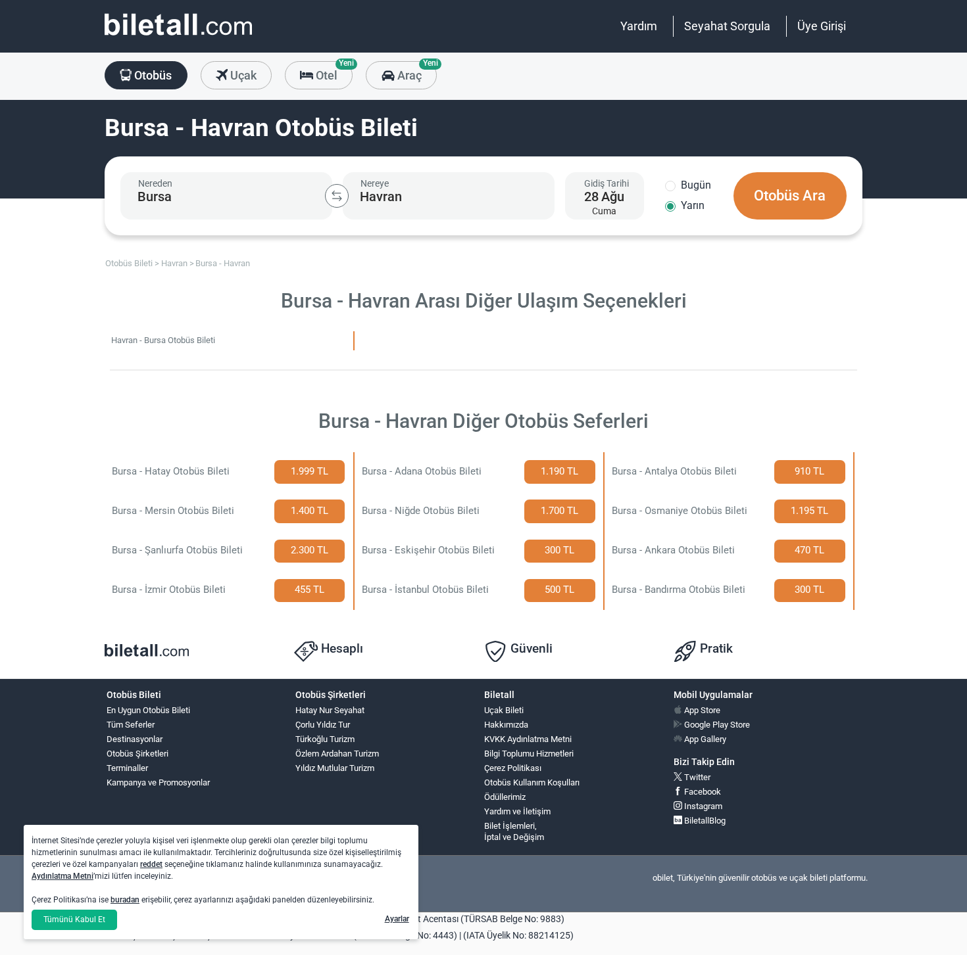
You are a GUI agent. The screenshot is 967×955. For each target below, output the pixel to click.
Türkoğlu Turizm (325, 739)
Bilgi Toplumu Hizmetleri (529, 753)
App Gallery (704, 739)
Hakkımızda (506, 725)
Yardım (638, 26)
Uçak (242, 75)
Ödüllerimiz (505, 797)
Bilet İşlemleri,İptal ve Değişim (514, 831)
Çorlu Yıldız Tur (322, 725)
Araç (415, 71)
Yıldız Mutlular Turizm (334, 768)
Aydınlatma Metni (62, 876)
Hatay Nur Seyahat (329, 710)
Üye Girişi (821, 26)
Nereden (155, 183)
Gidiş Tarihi (606, 183)
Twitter (696, 777)
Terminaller (127, 768)
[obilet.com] (178, 36)
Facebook (701, 792)
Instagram (702, 806)
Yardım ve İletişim (517, 811)
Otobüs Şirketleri (137, 753)
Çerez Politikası (512, 768)
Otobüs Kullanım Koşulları (532, 782)
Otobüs (152, 75)
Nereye (374, 183)
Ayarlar (397, 918)
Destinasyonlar (134, 739)
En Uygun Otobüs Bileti (148, 710)
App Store (701, 710)
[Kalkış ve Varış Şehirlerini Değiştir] (337, 196)
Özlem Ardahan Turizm (337, 753)
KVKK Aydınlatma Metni (528, 739)
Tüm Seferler (131, 725)
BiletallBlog (704, 821)
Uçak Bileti (504, 710)
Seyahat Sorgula (727, 26)
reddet (151, 864)
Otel (333, 71)
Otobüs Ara (790, 195)
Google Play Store (716, 725)
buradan (125, 899)
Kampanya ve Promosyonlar (158, 782)
